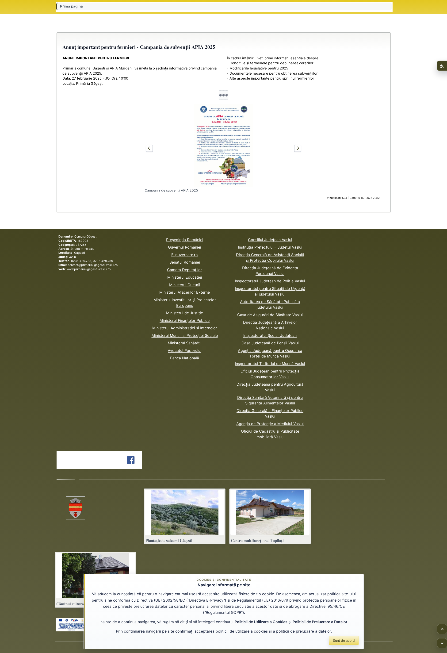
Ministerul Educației (184, 277)
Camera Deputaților (184, 269)
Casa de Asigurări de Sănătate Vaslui (270, 314)
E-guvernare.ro (184, 254)
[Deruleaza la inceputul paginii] (442, 629)
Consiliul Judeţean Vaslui (270, 239)
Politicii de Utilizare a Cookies (261, 621)
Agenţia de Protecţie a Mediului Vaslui (270, 423)
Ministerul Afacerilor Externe (184, 292)
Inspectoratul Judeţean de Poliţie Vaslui (270, 281)
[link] (71, 624)
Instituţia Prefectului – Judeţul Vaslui (270, 247)
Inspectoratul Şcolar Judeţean (270, 335)
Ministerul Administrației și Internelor (184, 328)
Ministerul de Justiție (184, 313)
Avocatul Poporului (184, 350)
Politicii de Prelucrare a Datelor (320, 621)
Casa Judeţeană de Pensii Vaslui (270, 343)
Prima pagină (71, 6)
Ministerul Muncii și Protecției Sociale (185, 335)
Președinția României (184, 239)
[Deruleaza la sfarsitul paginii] (442, 643)
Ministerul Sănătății (185, 343)
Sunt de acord (344, 640)
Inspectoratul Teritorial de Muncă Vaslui (270, 363)
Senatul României (184, 262)
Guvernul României (184, 247)
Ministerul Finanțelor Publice (185, 320)
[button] (223, 145)
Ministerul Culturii (184, 284)
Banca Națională (184, 358)
